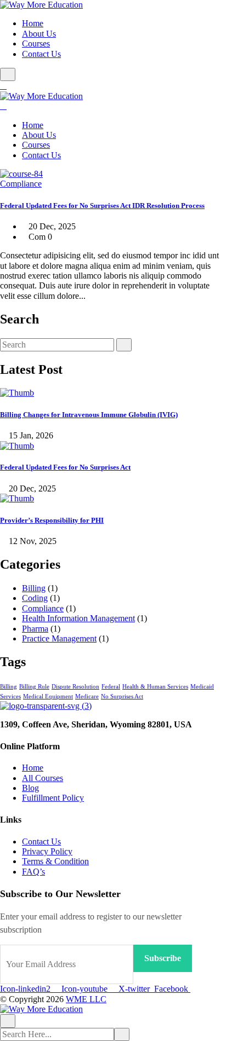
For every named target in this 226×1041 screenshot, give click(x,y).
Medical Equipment (48, 696)
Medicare (87, 696)
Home (32, 23)
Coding (35, 598)
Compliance (21, 183)
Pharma (35, 628)
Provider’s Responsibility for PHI (52, 520)
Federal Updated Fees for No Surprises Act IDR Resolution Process (102, 205)
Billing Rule (34, 687)
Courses (36, 43)
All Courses (42, 778)
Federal (110, 687)
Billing (34, 588)
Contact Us (41, 54)
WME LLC (86, 999)
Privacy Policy (47, 851)
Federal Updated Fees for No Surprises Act (65, 467)
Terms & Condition (55, 861)
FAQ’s (33, 871)
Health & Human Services (155, 687)
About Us (39, 33)
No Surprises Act (122, 696)
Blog (30, 788)
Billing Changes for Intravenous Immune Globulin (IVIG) (89, 414)
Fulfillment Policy (53, 797)
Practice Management (59, 638)
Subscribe (162, 958)
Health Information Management (78, 618)
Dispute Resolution (75, 687)
